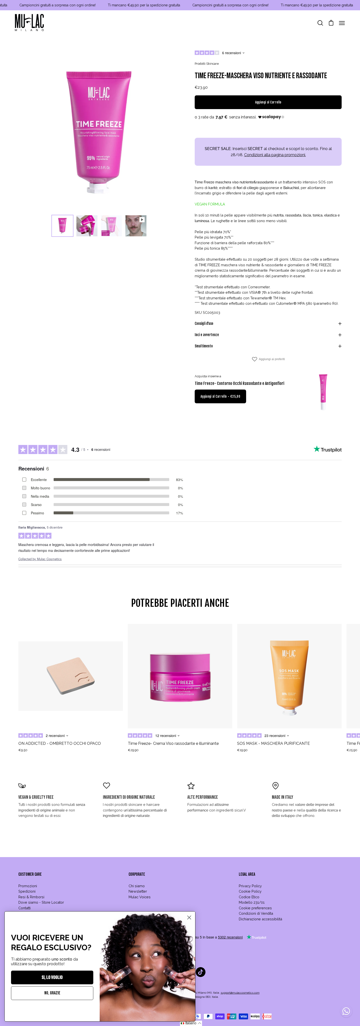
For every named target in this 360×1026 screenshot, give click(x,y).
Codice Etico (249, 897)
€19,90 (242, 750)
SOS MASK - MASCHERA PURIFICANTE (273, 743)
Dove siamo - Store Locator (41, 902)
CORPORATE (137, 874)
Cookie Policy (250, 891)
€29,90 (133, 750)
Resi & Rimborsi (31, 897)
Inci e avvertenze (207, 334)
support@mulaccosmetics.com (240, 992)
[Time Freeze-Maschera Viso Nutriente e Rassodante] (62, 226)
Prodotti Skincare (207, 63)
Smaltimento (204, 346)
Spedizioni (27, 891)
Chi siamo (137, 886)
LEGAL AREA (247, 874)
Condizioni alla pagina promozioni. (275, 154)
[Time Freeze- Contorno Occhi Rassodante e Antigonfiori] (323, 392)
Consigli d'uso (204, 323)
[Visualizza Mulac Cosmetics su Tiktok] (200, 972)
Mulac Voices (140, 897)
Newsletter (138, 891)
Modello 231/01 (251, 902)
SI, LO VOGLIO (52, 977)
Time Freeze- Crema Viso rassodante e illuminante (173, 743)
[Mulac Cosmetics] (29, 23)
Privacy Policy (250, 886)
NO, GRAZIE (52, 993)
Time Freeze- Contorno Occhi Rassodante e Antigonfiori (239, 383)
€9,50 (22, 750)
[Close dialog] (189, 917)
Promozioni (27, 886)
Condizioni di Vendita (256, 913)
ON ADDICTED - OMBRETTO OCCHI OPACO (59, 743)
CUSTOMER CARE (30, 874)
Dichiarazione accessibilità (260, 919)
